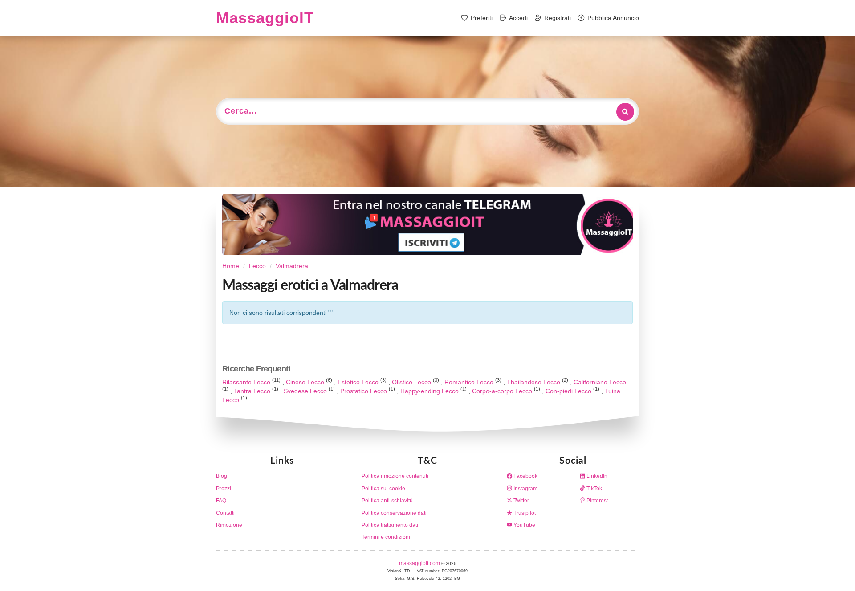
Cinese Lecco (306, 382)
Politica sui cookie (383, 488)
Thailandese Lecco (534, 382)
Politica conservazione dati (394, 513)
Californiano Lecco (600, 382)
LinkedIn (596, 476)
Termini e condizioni (386, 537)
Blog (221, 476)
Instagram (524, 488)
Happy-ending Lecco (430, 391)
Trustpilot (524, 513)
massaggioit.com (420, 563)
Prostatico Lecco (364, 391)
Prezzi (223, 488)
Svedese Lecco (306, 391)
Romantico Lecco (469, 382)
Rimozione (229, 525)
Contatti (225, 513)
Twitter (520, 500)
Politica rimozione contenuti (395, 476)
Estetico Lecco (359, 382)
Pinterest (596, 500)
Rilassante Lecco (247, 382)
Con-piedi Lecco (569, 391)
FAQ (221, 500)
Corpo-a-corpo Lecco (503, 391)
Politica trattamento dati (390, 525)
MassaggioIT (265, 17)
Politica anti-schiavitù (387, 500)
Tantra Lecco (253, 391)
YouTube (523, 525)
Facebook (524, 476)
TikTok (593, 488)
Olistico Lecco (412, 382)
